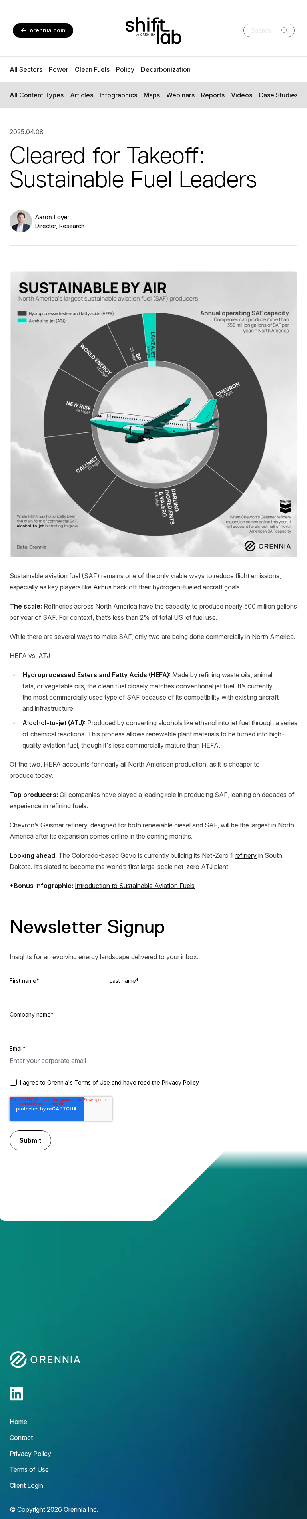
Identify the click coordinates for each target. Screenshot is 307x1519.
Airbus (102, 587)
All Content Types (37, 95)
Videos (241, 95)
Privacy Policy (180, 1082)
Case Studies (278, 95)
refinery (246, 855)
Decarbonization (166, 69)
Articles (81, 95)
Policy (125, 69)
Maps (152, 95)
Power (58, 69)
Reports (213, 95)
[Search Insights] (284, 30)
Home (18, 1422)
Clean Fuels (92, 69)
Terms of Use (92, 1082)
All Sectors (26, 69)
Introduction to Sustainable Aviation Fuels (135, 886)
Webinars (180, 95)
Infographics (118, 95)
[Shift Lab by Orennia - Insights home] (153, 30)
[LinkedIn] (16, 1394)
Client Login (26, 1485)
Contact (21, 1438)
